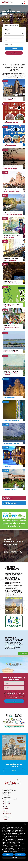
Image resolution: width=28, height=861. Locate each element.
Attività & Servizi (6, 803)
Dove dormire (6, 800)
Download (5, 819)
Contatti (5, 821)
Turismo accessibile (7, 813)
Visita (23, 653)
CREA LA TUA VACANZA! (11, 25)
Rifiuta (8, 854)
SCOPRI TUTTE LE (9, 503)
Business (5, 811)
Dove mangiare (6, 801)
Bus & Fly (5, 805)
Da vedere (5, 808)
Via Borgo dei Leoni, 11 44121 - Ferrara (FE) (6, 793)
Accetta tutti (20, 854)
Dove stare (14, 48)
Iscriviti (14, 701)
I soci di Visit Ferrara (7, 817)
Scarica (14, 770)
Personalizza (14, 857)
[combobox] (14, 37)
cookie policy (14, 837)
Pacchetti (5, 806)
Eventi (4, 810)
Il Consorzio (5, 816)
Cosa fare (14, 53)
